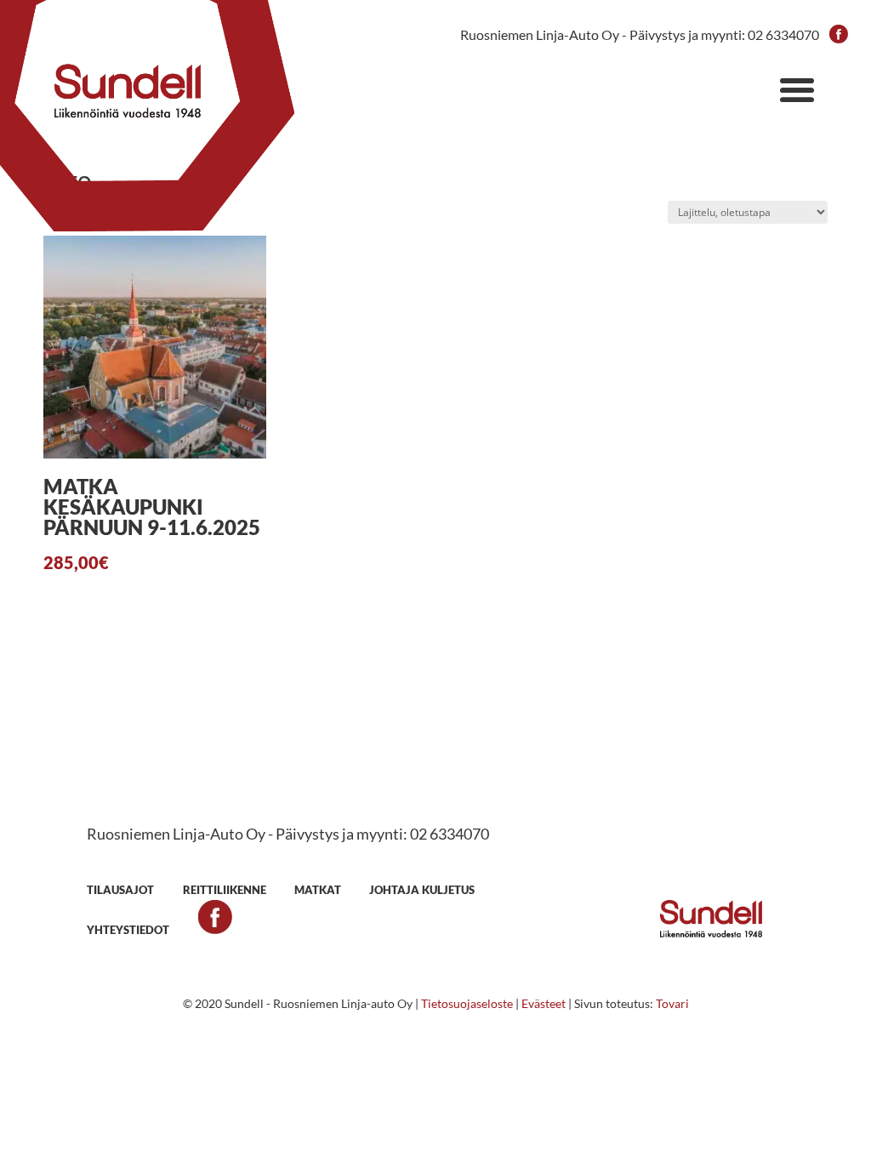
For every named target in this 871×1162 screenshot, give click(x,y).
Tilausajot (120, 890)
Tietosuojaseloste (467, 1003)
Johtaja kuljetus (422, 890)
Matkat (317, 890)
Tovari (672, 1003)
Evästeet (543, 1003)
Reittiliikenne (224, 890)
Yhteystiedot (128, 930)
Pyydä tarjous (435, 768)
